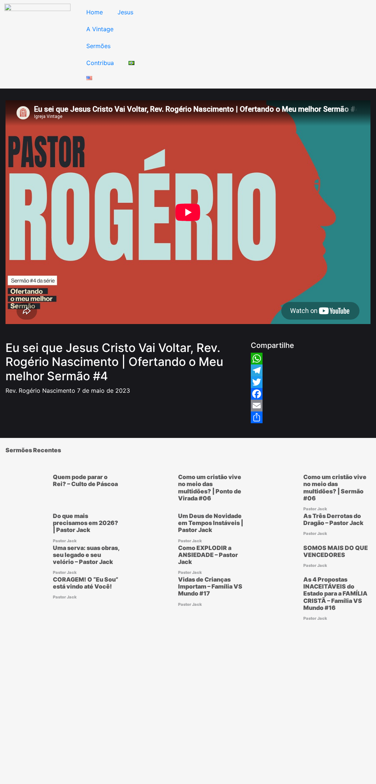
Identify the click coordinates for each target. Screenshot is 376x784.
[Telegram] (257, 370)
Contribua (100, 62)
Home (94, 12)
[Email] (257, 405)
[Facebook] (257, 394)
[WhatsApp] (257, 358)
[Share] (257, 417)
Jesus (125, 12)
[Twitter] (257, 382)
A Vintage (99, 29)
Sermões (98, 46)
